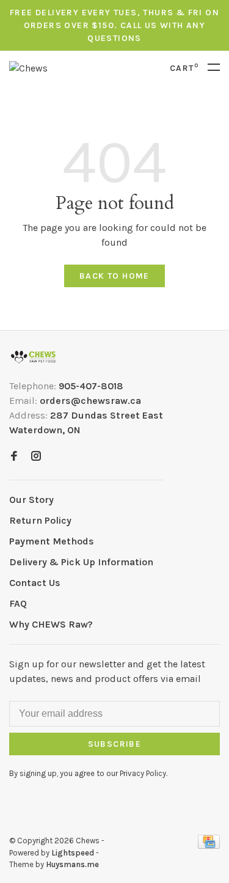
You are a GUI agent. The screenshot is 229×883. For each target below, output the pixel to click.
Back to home (114, 276)
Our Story (31, 499)
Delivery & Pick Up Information (81, 562)
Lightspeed (72, 852)
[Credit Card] (209, 845)
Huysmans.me (72, 864)
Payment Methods (51, 541)
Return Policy (40, 520)
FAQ (18, 603)
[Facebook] (14, 457)
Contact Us (34, 582)
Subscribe (115, 744)
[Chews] (33, 357)
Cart (184, 68)
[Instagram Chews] (36, 457)
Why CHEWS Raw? (51, 624)
